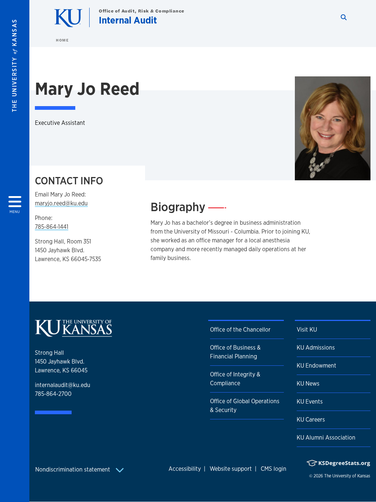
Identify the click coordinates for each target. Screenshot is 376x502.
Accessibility (185, 469)
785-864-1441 (51, 227)
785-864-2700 (53, 394)
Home (62, 40)
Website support (231, 469)
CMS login (273, 469)
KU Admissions (316, 347)
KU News (308, 383)
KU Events (310, 401)
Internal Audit (128, 20)
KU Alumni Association (326, 437)
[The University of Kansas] (73, 333)
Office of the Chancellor (240, 329)
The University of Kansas (347, 476)
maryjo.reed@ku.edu (61, 203)
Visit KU (307, 329)
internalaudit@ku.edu (62, 385)
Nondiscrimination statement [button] (73, 469)
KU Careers (311, 419)
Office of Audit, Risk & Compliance (141, 11)
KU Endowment (316, 365)
